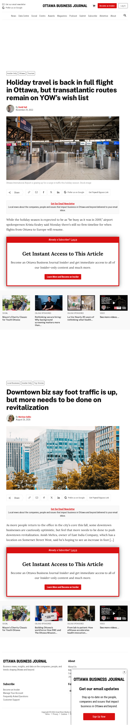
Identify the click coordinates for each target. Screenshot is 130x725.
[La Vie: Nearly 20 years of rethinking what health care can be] (81, 303)
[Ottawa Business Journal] (65, 5)
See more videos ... (109, 317)
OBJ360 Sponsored (43, 313)
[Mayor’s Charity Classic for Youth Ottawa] (16, 303)
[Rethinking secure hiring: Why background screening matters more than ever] (49, 303)
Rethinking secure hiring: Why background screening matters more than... (48, 321)
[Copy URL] (29, 192)
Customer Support (11, 699)
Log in (74, 239)
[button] (125, 16)
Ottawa (22, 73)
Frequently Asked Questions (15, 696)
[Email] (36, 192)
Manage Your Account (13, 693)
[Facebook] (43, 192)
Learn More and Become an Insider (63, 276)
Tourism (31, 73)
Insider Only (12, 73)
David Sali (22, 107)
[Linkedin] (58, 192)
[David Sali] (11, 109)
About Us (72, 666)
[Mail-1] (70, 691)
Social (5, 313)
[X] (51, 192)
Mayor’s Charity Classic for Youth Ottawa (14, 318)
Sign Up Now (99, 716)
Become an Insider (11, 689)
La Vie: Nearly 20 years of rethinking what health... (80, 318)
